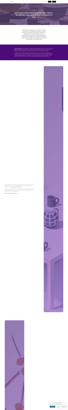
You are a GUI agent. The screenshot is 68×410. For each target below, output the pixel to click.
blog (34, 10)
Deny (58, 406)
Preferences (64, 406)
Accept (52, 406)
